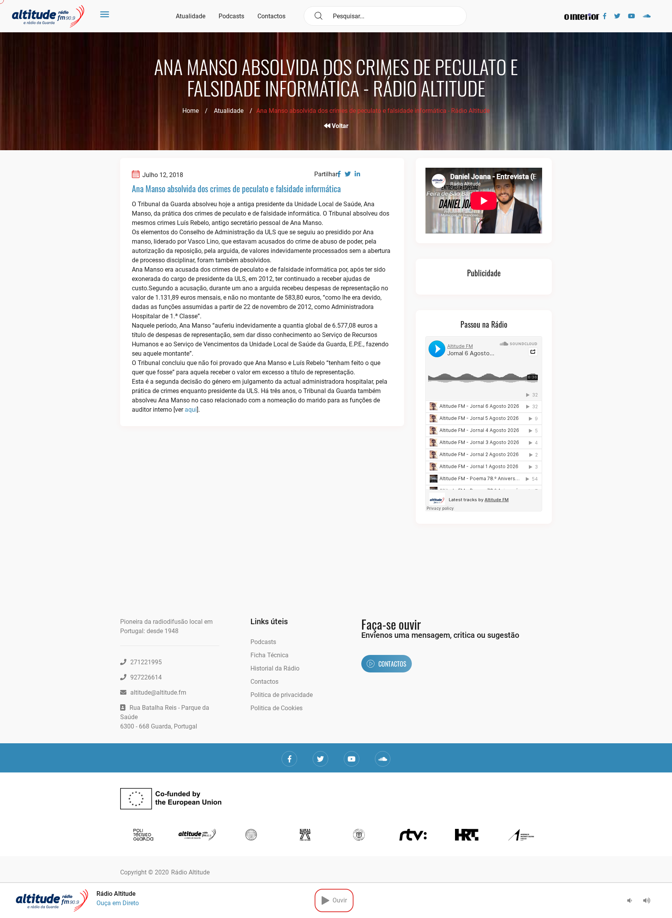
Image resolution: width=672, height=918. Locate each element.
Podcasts (231, 16)
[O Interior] (581, 16)
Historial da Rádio (274, 668)
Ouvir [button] (338, 900)
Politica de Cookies (276, 708)
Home (190, 110)
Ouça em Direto (117, 903)
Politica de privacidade (281, 695)
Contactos (271, 16)
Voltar (339, 126)
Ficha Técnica (269, 655)
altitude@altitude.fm (158, 692)
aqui (191, 409)
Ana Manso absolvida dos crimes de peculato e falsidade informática (236, 188)
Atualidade (190, 16)
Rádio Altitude (190, 872)
